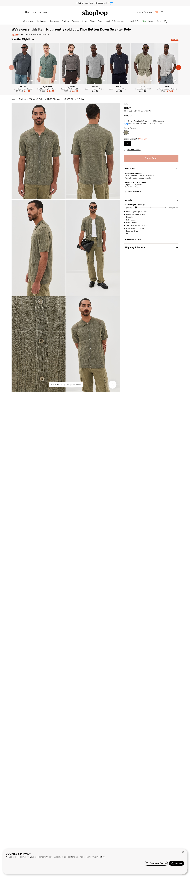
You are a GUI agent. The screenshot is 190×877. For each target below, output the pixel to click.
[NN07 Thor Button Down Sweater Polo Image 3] (93, 248)
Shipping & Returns (135, 247)
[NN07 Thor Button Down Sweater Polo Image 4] (39, 344)
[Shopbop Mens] (95, 13)
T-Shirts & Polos (36, 99)
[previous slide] (11, 67)
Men (13, 99)
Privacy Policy (98, 857)
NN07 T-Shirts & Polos (74, 99)
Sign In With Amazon (155, 123)
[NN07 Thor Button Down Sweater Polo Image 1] (93, 151)
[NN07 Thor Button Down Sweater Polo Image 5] (93, 344)
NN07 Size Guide (133, 150)
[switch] (32, 81)
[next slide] (178, 67)
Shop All (174, 39)
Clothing (22, 99)
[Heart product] (112, 384)
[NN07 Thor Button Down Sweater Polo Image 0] (39, 151)
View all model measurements (138, 178)
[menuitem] (28, 12)
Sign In (15, 34)
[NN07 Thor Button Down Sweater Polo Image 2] (39, 248)
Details (128, 199)
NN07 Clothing (53, 99)
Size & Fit (130, 168)
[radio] (127, 143)
